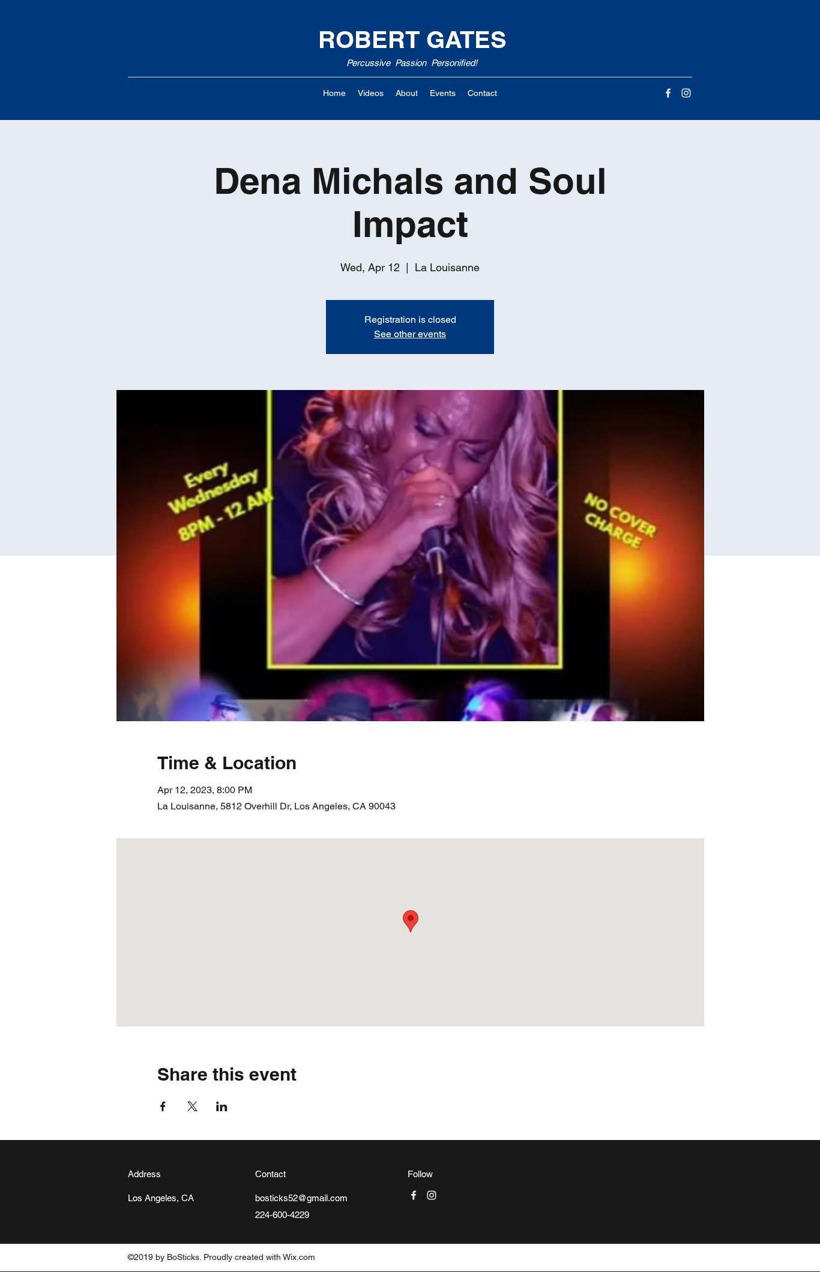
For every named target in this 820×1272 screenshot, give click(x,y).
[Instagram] (686, 93)
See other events (410, 334)
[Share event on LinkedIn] (222, 1106)
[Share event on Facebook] (163, 1106)
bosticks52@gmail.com (301, 1198)
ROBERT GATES (412, 39)
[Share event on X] (192, 1106)
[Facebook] (668, 93)
